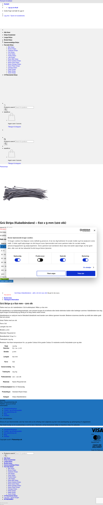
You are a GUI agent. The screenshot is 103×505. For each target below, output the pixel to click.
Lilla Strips (11, 57)
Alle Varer (7, 32)
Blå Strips (11, 47)
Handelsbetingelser (10, 408)
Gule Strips (11, 54)
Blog (5, 414)
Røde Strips (12, 71)
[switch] (40, 260)
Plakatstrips (4, 166)
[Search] (5, 144)
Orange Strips (12, 67)
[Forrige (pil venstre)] (1, 504)
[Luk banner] (94, 230)
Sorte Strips (12, 73)
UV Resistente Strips (11, 75)
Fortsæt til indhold (6, 1)
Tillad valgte (51, 273)
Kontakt (6, 4)
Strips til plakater (9, 35)
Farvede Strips (9, 45)
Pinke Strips (12, 69)
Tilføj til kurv (4, 279)
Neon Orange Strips (14, 64)
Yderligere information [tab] (11, 299)
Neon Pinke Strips (14, 66)
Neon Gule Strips (13, 62)
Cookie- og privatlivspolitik (13, 410)
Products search (9, 141)
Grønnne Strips (13, 50)
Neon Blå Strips (13, 59)
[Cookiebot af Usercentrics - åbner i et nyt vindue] (81, 230)
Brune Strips (12, 49)
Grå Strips (11, 52)
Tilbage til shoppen (14, 163)
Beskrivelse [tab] (8, 298)
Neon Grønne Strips (14, 61)
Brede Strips (8, 40)
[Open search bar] (5, 139)
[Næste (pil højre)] (3, 504)
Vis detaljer (87, 267)
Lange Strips (8, 37)
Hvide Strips (12, 55)
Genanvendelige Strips (11, 42)
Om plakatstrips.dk (10, 412)
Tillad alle (80, 273)
